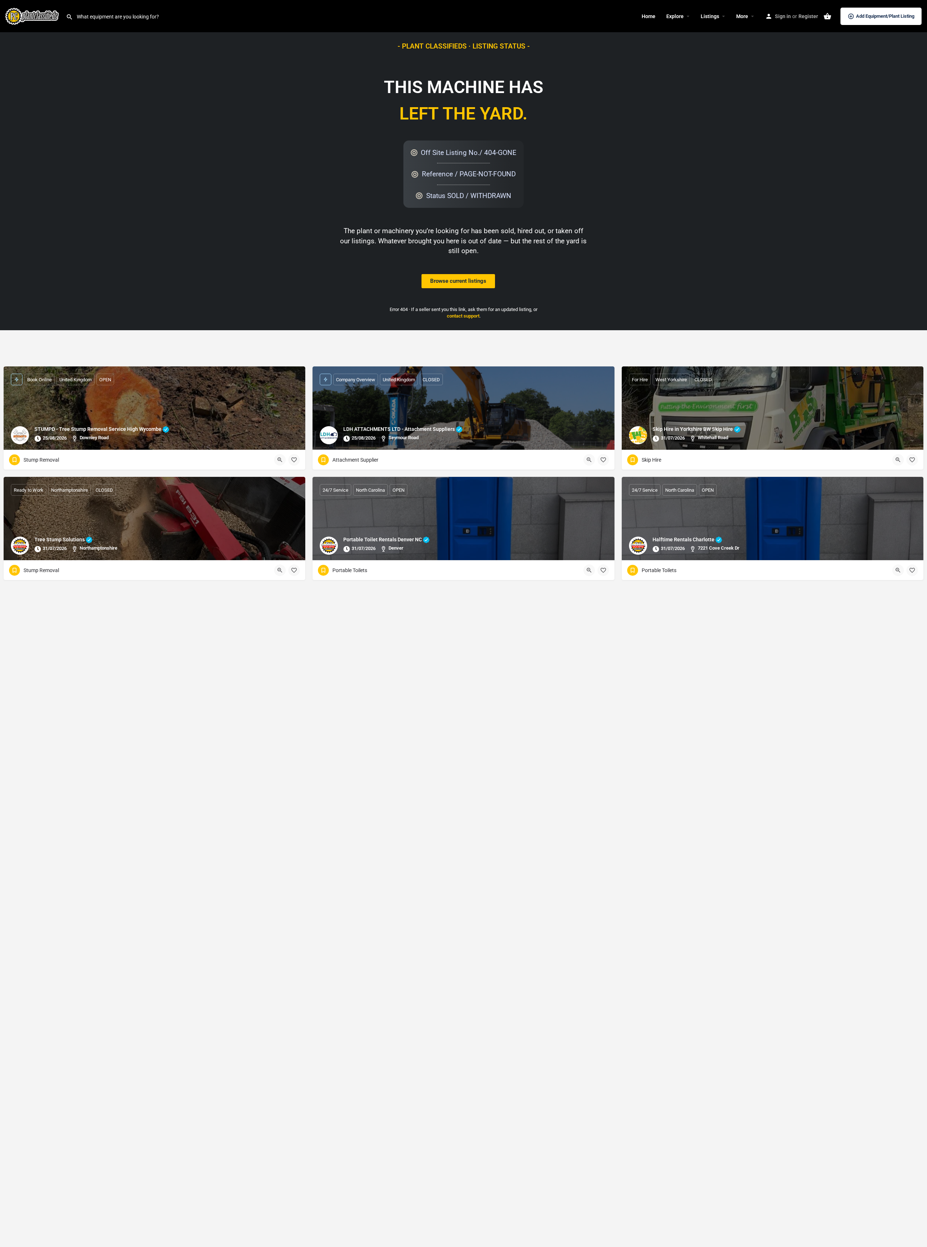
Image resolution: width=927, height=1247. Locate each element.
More (742, 16)
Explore (675, 16)
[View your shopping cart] (827, 16)
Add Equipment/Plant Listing (885, 16)
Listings (710, 16)
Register (808, 16)
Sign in (783, 16)
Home (648, 16)
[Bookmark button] (294, 460)
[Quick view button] (280, 460)
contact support (463, 316)
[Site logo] (32, 15)
